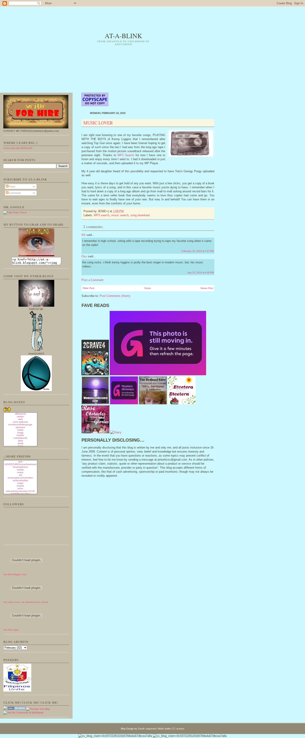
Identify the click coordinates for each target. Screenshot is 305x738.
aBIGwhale (20, 414)
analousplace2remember (20, 477)
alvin (20, 419)
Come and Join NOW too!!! (17, 148)
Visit (14, 574)
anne (20, 488)
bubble (20, 435)
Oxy (84, 256)
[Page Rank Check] (15, 212)
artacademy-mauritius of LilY (20, 491)
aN (20, 475)
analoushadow (20, 480)
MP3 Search (125, 155)
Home (147, 288)
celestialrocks (20, 438)
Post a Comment (92, 280)
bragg (20, 432)
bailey (20, 430)
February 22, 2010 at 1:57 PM (198, 251)
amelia (20, 469)
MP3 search (101, 215)
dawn (20, 446)
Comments (14, 193)
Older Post (88, 288)
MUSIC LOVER (98, 123)
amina (20, 472)
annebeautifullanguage (20, 424)
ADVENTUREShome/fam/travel (20, 464)
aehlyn (20, 416)
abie (20, 461)
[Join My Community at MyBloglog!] (23, 712)
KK (83, 235)
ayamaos (20, 427)
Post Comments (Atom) (115, 296)
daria (20, 440)
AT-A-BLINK (123, 35)
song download (140, 215)
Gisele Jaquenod (147, 728)
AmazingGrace (20, 467)
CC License (177, 728)
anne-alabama (20, 422)
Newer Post (207, 288)
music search (120, 215)
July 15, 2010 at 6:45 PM (200, 272)
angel (20, 483)
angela (20, 485)
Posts (11, 186)
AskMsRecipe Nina (20, 494)
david (20, 443)
